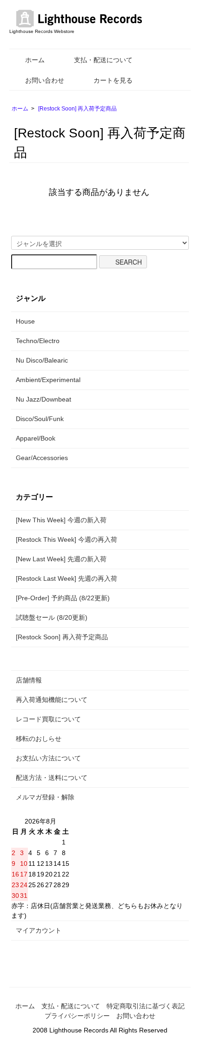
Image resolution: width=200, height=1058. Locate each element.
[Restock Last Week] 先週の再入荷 (66, 578)
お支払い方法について (48, 758)
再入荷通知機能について (51, 699)
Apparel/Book (35, 438)
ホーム (35, 60)
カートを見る (113, 80)
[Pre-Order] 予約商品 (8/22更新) (63, 598)
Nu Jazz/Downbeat (43, 399)
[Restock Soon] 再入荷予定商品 (77, 108)
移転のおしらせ (38, 738)
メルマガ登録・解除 (45, 797)
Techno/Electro (38, 340)
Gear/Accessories (42, 457)
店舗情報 (29, 680)
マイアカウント (38, 930)
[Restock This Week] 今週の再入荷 (66, 539)
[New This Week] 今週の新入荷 (61, 520)
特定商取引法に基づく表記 (146, 1006)
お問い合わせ (44, 80)
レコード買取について (48, 719)
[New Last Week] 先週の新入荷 (61, 559)
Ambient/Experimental (48, 379)
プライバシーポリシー (77, 1015)
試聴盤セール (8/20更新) (51, 617)
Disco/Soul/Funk (40, 418)
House (25, 321)
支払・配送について (103, 60)
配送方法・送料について (51, 777)
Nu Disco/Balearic (42, 360)
